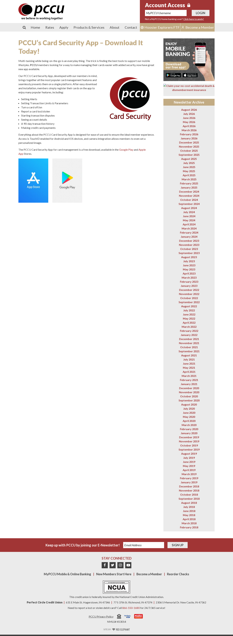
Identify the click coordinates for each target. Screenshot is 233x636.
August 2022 (189, 306)
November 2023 (189, 244)
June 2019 (189, 461)
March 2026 (189, 130)
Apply (63, 27)
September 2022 (189, 302)
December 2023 (189, 240)
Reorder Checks (178, 574)
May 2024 (189, 220)
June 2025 (189, 167)
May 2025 (189, 171)
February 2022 (189, 330)
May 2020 (189, 416)
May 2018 (189, 515)
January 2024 (189, 236)
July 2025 (189, 162)
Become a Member (149, 574)
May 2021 (189, 367)
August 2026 (189, 109)
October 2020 (189, 396)
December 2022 (189, 289)
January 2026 (189, 138)
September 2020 (189, 400)
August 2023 (189, 257)
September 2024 (189, 203)
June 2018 (189, 510)
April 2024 (189, 224)
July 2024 (189, 212)
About (114, 27)
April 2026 (189, 126)
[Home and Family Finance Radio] (138, 617)
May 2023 (189, 269)
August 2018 (189, 502)
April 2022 (189, 322)
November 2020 (189, 392)
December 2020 (189, 388)
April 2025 (189, 175)
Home (35, 27)
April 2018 (189, 519)
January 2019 (189, 482)
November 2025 (189, 146)
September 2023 (189, 253)
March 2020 (189, 425)
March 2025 (189, 179)
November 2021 (189, 343)
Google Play (126, 149)
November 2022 (189, 293)
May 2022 (189, 318)
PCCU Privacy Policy (101, 616)
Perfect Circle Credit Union (44, 602)
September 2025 (189, 154)
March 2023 (189, 277)
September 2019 (189, 449)
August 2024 (189, 207)
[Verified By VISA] (127, 617)
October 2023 (189, 248)
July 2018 (189, 506)
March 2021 (189, 375)
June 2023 (189, 265)
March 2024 (189, 228)
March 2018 (189, 523)
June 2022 (189, 314)
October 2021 (189, 347)
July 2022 (189, 310)
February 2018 (189, 527)
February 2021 (189, 379)
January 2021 (189, 384)
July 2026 (189, 113)
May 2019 (189, 465)
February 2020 (189, 429)
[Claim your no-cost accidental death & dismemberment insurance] (189, 88)
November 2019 (189, 441)
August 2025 (189, 158)
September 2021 (189, 351)
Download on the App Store (190, 75)
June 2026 (189, 117)
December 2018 (189, 486)
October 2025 (189, 150)
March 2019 (189, 474)
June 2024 (189, 216)
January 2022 (189, 334)
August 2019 (189, 453)
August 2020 (189, 404)
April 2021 (189, 371)
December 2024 (189, 191)
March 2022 (189, 326)
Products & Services (89, 27)
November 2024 (189, 195)
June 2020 (189, 412)
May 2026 (189, 122)
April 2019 (189, 470)
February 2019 (189, 478)
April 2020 (189, 420)
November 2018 (189, 490)
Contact (131, 27)
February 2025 (189, 183)
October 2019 (189, 445)
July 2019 (189, 457)
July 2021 (189, 359)
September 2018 (189, 498)
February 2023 (189, 281)
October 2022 (189, 298)
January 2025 (189, 187)
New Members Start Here (113, 574)
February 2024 (189, 232)
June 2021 (189, 363)
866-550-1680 (131, 607)
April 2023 (189, 273)
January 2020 (189, 433)
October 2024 (189, 199)
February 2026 (189, 134)
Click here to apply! (193, 19)
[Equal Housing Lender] (119, 617)
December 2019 (189, 437)
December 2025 (189, 142)
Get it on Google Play (173, 75)
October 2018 (189, 494)
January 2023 (189, 285)
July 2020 (189, 408)
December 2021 (189, 339)
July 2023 (189, 261)
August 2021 (189, 355)
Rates (49, 27)
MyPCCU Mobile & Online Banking (67, 574)
